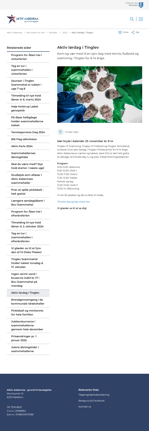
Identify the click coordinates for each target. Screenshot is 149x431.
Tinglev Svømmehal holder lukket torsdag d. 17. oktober (27, 263)
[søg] (132, 19)
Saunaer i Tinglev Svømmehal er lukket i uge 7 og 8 (26, 84)
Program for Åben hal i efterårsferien (26, 213)
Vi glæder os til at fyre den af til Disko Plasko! (26, 250)
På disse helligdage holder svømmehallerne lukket (27, 121)
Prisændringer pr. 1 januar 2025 (24, 338)
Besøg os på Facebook (91, 400)
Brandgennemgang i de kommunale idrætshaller (27, 301)
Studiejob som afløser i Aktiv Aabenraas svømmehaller (26, 178)
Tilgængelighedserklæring (93, 394)
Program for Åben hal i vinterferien (26, 57)
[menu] (141, 19)
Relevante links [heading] (88, 389)
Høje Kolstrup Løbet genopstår (24, 108)
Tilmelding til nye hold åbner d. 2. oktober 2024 (27, 224)
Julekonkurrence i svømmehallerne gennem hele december (27, 325)
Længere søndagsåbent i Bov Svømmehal (28, 202)
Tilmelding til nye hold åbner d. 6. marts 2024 (26, 97)
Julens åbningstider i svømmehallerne (25, 349)
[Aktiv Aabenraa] (22, 19)
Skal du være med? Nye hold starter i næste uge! (27, 166)
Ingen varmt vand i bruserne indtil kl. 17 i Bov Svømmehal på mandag (25, 279)
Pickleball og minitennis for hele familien (27, 312)
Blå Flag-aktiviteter (24, 139)
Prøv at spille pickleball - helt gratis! (27, 191)
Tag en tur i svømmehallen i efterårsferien (21, 237)
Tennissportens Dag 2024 (28, 132)
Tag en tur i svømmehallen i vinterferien (21, 69)
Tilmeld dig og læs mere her (73, 201)
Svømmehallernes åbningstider (23, 155)
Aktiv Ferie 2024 (22, 146)
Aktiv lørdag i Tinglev (25, 292)
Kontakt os (84, 406)
